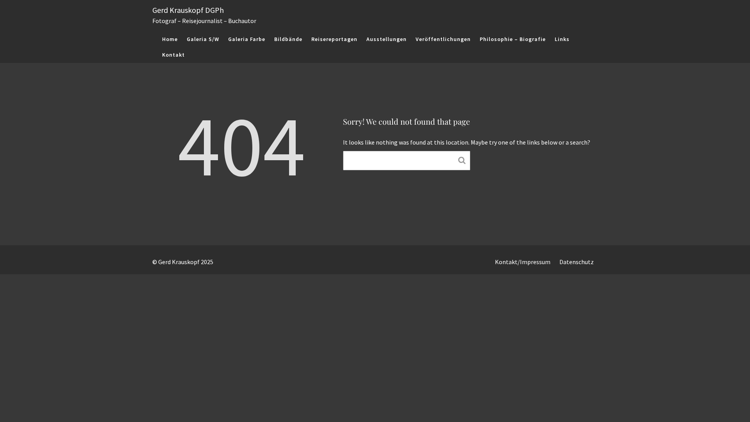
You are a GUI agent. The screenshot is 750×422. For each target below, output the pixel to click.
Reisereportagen (334, 39)
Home (170, 39)
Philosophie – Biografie (513, 39)
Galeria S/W (203, 39)
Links (562, 39)
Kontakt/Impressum (522, 262)
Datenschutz (576, 262)
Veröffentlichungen (443, 39)
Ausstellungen (386, 39)
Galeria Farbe (246, 39)
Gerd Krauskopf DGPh (188, 10)
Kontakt (173, 54)
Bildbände (288, 39)
